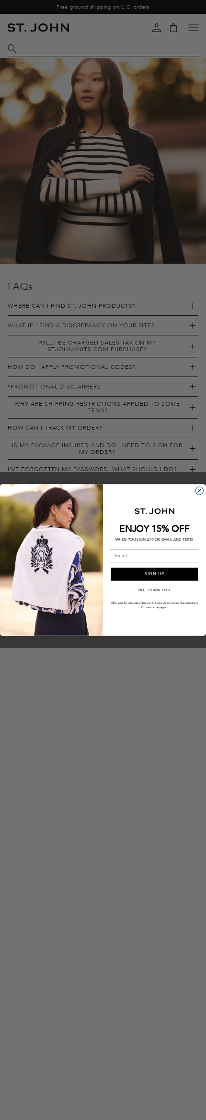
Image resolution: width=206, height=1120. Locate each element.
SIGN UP (154, 574)
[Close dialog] (199, 491)
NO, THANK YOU (154, 590)
